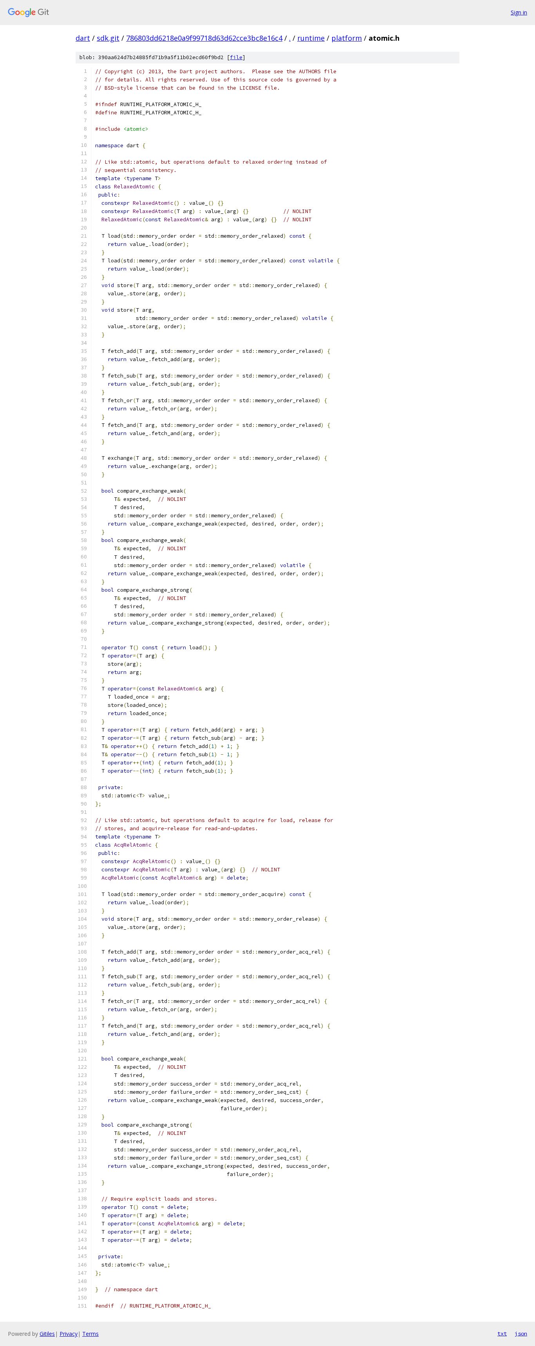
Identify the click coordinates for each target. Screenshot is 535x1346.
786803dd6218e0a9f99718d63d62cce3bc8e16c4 (204, 38)
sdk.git (108, 38)
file (236, 57)
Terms (90, 1333)
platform (346, 38)
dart (83, 38)
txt (502, 1333)
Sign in (519, 12)
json (521, 1333)
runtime (311, 38)
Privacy (69, 1333)
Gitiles (47, 1333)
